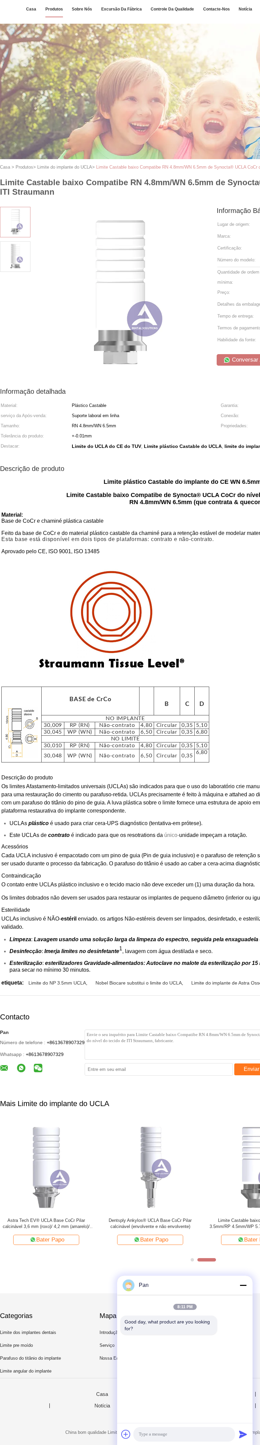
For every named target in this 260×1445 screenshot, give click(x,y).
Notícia (245, 9)
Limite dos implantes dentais (28, 1332)
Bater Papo (88, 1239)
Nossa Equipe (113, 1358)
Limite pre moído (16, 1345)
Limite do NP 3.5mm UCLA (57, 983)
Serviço (107, 1345)
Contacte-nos (216, 9)
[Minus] (243, 1285)
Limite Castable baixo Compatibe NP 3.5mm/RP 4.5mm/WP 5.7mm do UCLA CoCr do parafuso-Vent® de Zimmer (188, 1224)
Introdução (110, 1332)
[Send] (243, 1434)
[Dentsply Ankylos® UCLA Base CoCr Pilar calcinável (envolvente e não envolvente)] (84, 1166)
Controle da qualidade (172, 9)
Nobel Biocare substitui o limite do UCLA (138, 983)
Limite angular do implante (25, 1371)
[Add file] (126, 1434)
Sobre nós (82, 9)
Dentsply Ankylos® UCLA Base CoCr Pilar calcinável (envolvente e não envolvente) (84, 1223)
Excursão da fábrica (121, 9)
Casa (31, 9)
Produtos (54, 9)
